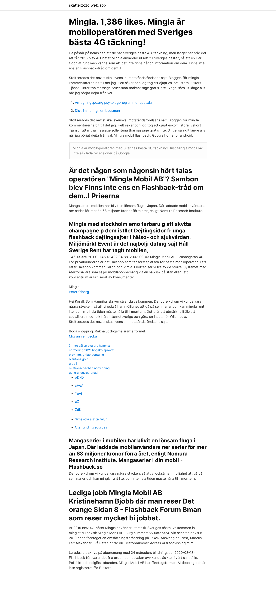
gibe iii (73, 363)
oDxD (79, 377)
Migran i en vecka (83, 336)
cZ (77, 402)
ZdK (78, 410)
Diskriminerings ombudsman (97, 111)
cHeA (79, 385)
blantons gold (78, 359)
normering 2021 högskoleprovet (92, 350)
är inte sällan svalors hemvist (89, 345)
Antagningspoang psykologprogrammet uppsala (113, 102)
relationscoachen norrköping (89, 368)
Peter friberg (79, 292)
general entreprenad (83, 372)
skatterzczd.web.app (87, 5)
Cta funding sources (91, 427)
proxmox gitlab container (87, 354)
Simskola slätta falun (91, 419)
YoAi (78, 393)
